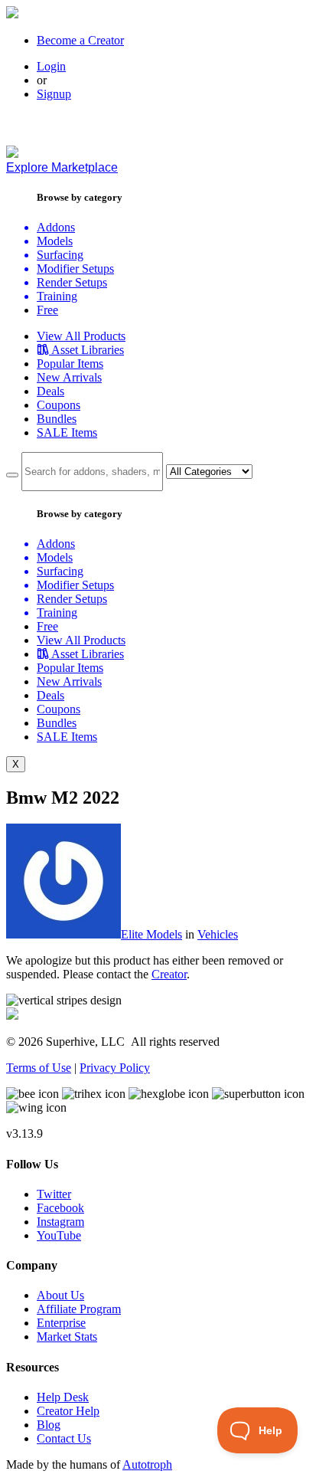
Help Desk (63, 1397)
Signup (54, 93)
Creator (169, 974)
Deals (50, 391)
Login (51, 66)
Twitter (54, 1194)
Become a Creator (80, 40)
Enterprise (61, 1322)
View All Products (81, 335)
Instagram (60, 1221)
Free (47, 309)
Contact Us (64, 1438)
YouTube (59, 1235)
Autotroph (147, 1464)
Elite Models (151, 934)
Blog (48, 1424)
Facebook (60, 1207)
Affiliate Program (79, 1308)
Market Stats (67, 1336)
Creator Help (68, 1410)
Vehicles (217, 934)
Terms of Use (38, 1067)
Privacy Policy (115, 1067)
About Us (60, 1295)
